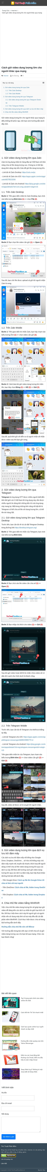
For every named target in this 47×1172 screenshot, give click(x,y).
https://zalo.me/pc (29, 172)
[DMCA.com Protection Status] (8, 1155)
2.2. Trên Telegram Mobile (15, 106)
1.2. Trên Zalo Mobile (13, 93)
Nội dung (5, 1114)
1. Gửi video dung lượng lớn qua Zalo (16, 87)
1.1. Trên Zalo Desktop (13, 90)
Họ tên (4, 1093)
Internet (5, 76)
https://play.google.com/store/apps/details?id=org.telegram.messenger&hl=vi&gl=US (23, 747)
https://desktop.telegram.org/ (26, 528)
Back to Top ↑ (42, 1170)
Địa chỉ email (7, 1103)
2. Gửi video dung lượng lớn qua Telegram (18, 96)
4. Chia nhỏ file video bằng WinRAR (15, 112)
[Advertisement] (23, 39)
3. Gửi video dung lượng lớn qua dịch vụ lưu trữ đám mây (23, 109)
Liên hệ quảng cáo (7, 1159)
